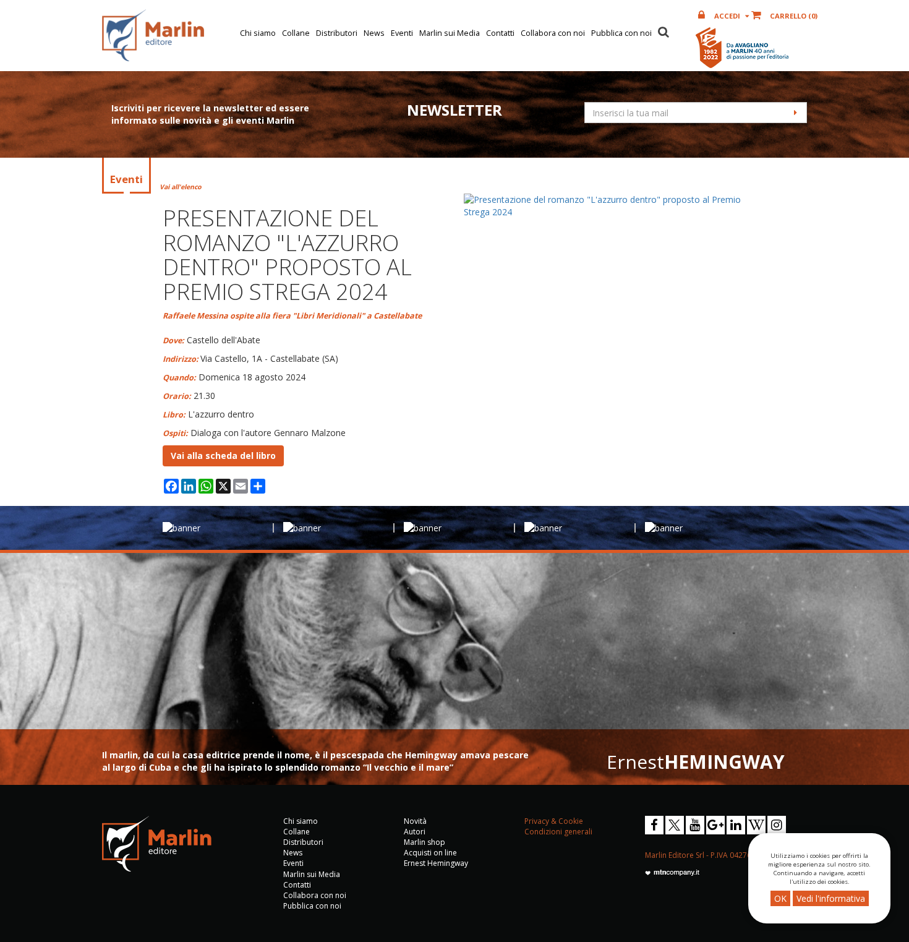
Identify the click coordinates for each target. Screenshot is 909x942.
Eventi (402, 33)
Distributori (336, 33)
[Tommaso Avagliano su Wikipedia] (756, 825)
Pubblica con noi (621, 33)
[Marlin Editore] (153, 35)
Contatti (500, 33)
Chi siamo (258, 33)
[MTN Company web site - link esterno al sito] (672, 872)
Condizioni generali (558, 831)
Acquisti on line (430, 852)
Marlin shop (424, 842)
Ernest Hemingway (436, 863)
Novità (415, 821)
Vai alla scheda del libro (223, 455)
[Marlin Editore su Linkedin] (736, 825)
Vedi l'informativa (830, 898)
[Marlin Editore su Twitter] (674, 825)
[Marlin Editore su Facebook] (654, 825)
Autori (414, 831)
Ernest (696, 761)
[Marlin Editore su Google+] (715, 825)
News (374, 33)
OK (780, 898)
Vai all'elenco (181, 186)
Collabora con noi (553, 33)
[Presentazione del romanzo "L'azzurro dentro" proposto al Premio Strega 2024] (605, 206)
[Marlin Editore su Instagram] (776, 825)
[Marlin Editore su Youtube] (695, 825)
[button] (663, 30)
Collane (296, 33)
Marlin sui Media (449, 33)
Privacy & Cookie (553, 821)
